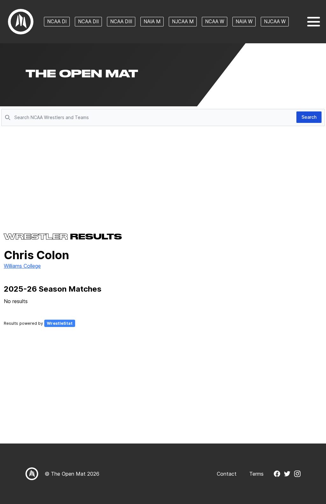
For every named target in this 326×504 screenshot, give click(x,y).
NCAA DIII (121, 21)
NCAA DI (57, 21)
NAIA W (244, 21)
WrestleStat (60, 323)
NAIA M (152, 21)
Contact (227, 474)
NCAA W (214, 21)
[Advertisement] (163, 175)
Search (308, 117)
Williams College (22, 266)
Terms (256, 474)
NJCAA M (183, 21)
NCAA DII (88, 21)
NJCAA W (275, 21)
